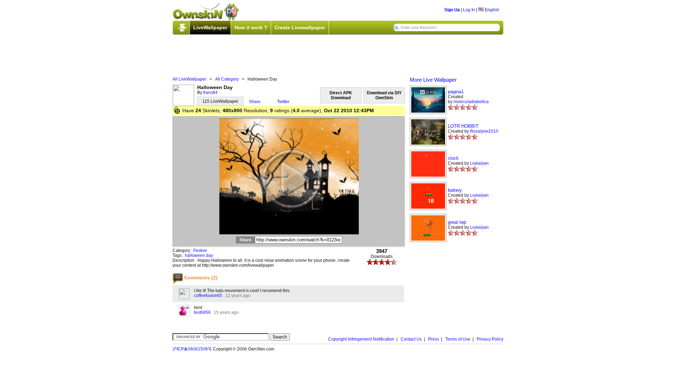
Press (433, 339)
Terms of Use (457, 339)
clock (453, 158)
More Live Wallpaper (433, 80)
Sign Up (452, 9)
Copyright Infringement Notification (361, 339)
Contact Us (411, 339)
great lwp (457, 222)
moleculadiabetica (471, 101)
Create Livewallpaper (300, 27)
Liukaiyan (479, 163)
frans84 (210, 92)
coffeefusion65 (208, 295)
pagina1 (456, 91)
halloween (195, 255)
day (209, 255)
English (491, 9)
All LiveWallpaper (189, 79)
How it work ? (250, 27)
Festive (200, 250)
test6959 (202, 312)
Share (255, 101)
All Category (227, 79)
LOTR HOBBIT (463, 126)
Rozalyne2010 (484, 131)
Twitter (283, 101)
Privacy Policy (490, 339)
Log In (469, 9)
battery (455, 190)
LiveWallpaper (210, 27)
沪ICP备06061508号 (192, 349)
